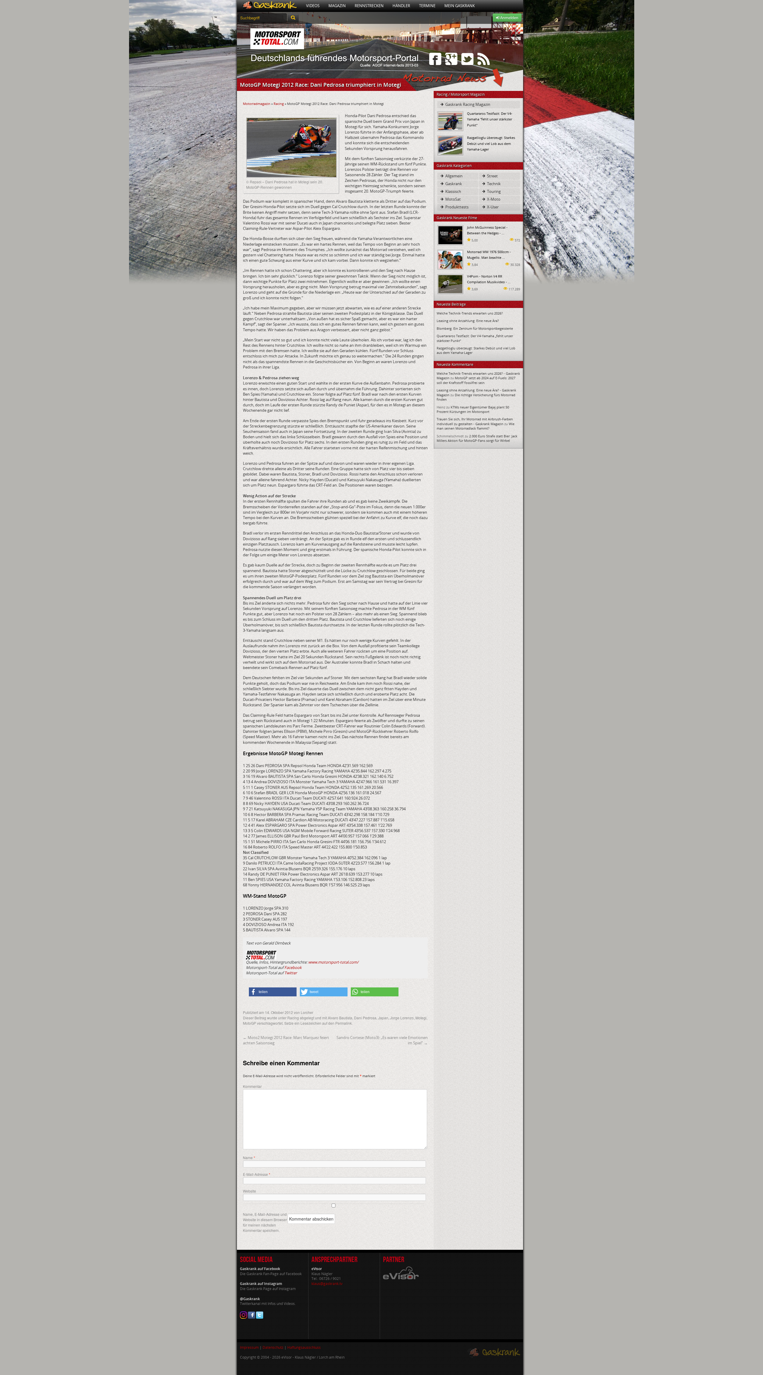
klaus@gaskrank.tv (326, 1283)
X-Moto (493, 199)
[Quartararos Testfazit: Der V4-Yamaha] (450, 121)
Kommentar (252, 1086)
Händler (401, 5)
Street (492, 176)
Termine (427, 5)
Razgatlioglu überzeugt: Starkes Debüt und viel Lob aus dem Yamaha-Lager (491, 143)
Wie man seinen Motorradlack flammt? (475, 426)
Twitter (290, 972)
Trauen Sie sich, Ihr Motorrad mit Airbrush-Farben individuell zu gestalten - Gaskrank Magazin (475, 421)
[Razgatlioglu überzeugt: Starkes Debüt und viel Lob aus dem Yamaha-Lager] (450, 145)
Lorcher (307, 1012)
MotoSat (452, 199)
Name (249, 1157)
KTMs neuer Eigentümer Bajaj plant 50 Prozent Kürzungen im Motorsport (473, 409)
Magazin (337, 5)
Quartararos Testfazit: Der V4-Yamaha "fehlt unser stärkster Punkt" (489, 119)
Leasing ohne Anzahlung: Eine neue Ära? (468, 320)
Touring (493, 191)
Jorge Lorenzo (402, 1017)
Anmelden (508, 17)
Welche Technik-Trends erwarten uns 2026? (470, 313)
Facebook (293, 967)
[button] (273, 991)
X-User (492, 207)
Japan (383, 1017)
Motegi (421, 1017)
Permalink (343, 1023)
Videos (313, 5)
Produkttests (456, 207)
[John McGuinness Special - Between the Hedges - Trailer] (450, 235)
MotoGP (249, 1023)
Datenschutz (273, 1347)
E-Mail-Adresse (256, 1174)
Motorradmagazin (256, 103)
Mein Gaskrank (459, 5)
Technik (493, 183)
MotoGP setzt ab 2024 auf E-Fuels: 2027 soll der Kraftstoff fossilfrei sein (476, 380)
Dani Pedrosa (365, 1017)
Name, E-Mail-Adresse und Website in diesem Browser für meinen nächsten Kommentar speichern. (265, 1222)
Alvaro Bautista (340, 1017)
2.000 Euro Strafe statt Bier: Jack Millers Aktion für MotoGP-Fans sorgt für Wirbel (477, 438)
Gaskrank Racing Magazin (467, 104)
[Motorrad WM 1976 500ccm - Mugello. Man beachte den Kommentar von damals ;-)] (450, 259)
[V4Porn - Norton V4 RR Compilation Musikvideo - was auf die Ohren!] (450, 283)
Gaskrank (453, 183)
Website (249, 1190)
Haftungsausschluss (304, 1347)
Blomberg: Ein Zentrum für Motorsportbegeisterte (475, 328)
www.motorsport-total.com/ (333, 962)
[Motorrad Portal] (269, 6)
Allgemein (453, 176)
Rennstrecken (369, 5)
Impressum (249, 1347)
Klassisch (452, 191)
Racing (279, 103)
